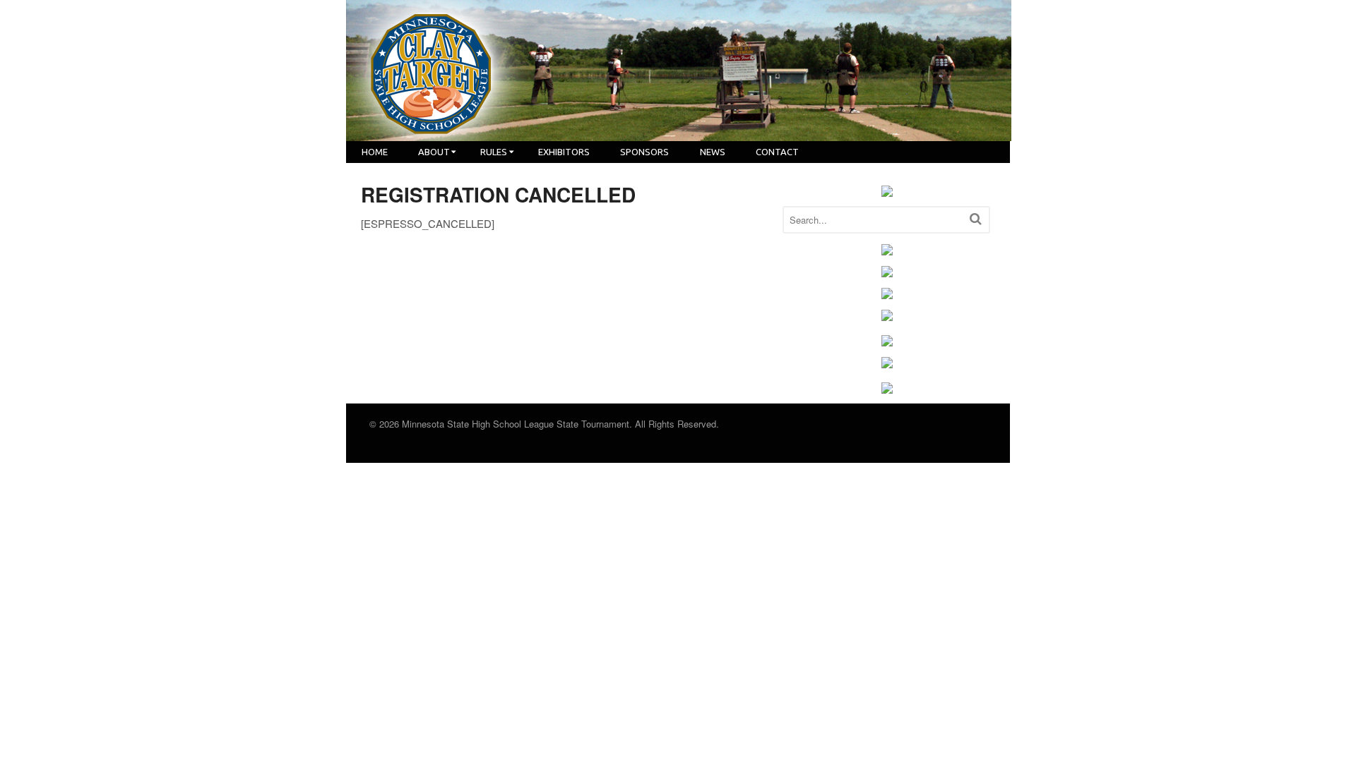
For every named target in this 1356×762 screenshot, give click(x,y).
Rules (493, 152)
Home (375, 152)
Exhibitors (564, 152)
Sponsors (644, 152)
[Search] (976, 218)
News (712, 152)
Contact (777, 152)
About (434, 152)
